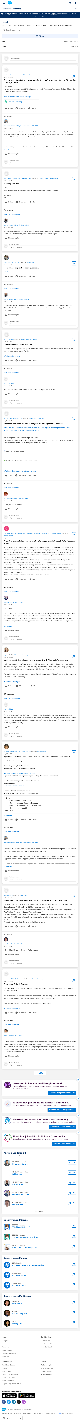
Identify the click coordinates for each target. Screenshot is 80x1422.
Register (54, 14)
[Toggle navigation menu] (75, 8)
